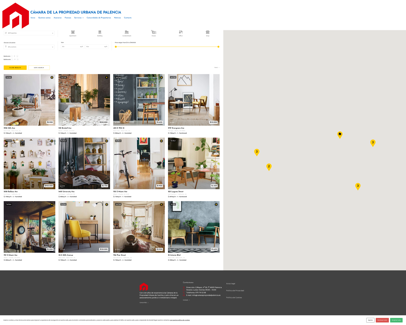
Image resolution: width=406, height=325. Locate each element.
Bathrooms (7, 59)
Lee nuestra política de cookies (180, 320)
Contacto (127, 18)
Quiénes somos (44, 18)
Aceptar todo (396, 320)
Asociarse (58, 18)
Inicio (33, 18)
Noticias (117, 18)
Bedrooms (7, 56)
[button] (79, 17)
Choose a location (9, 43)
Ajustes (370, 320)
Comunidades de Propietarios (99, 18)
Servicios (78, 18)
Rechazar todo (382, 320)
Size (62, 42)
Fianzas (68, 18)
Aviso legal (230, 283)
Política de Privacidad (235, 290)
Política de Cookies (234, 297)
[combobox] (29, 33)
